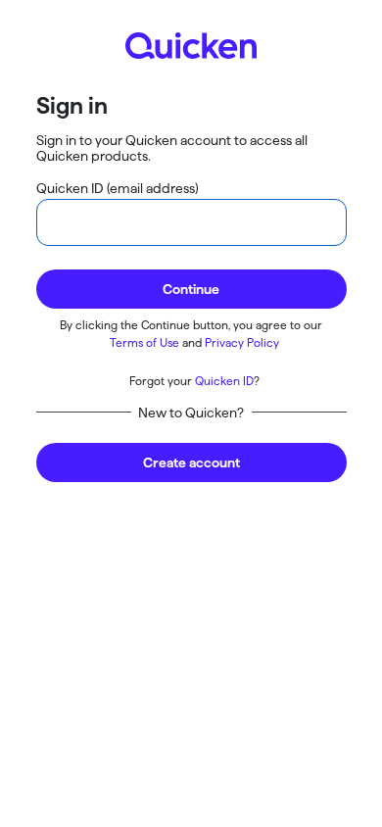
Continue (191, 289)
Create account (191, 462)
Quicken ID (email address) (117, 188)
